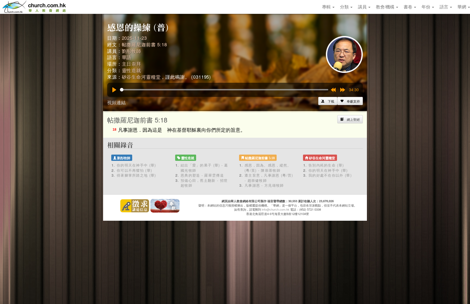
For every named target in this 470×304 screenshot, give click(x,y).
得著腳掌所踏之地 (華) (136, 175)
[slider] (224, 89)
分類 (345, 7)
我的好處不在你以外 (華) (330, 175)
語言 (444, 7)
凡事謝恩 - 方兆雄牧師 (264, 185)
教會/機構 (385, 7)
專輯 (327, 7)
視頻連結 (116, 102)
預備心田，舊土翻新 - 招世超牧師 (204, 183)
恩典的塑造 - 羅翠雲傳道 (202, 175)
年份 (426, 7)
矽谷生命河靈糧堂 (141, 76)
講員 (363, 7)
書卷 (408, 7)
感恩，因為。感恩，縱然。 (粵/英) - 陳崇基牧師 (268, 167)
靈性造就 (131, 70)
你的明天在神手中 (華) (136, 165)
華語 (127, 57)
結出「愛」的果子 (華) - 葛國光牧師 (204, 167)
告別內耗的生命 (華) (326, 165)
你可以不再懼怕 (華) (134, 170)
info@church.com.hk (275, 209)
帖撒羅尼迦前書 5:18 (144, 44)
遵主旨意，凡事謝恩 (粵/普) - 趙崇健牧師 (269, 178)
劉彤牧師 (131, 50)
